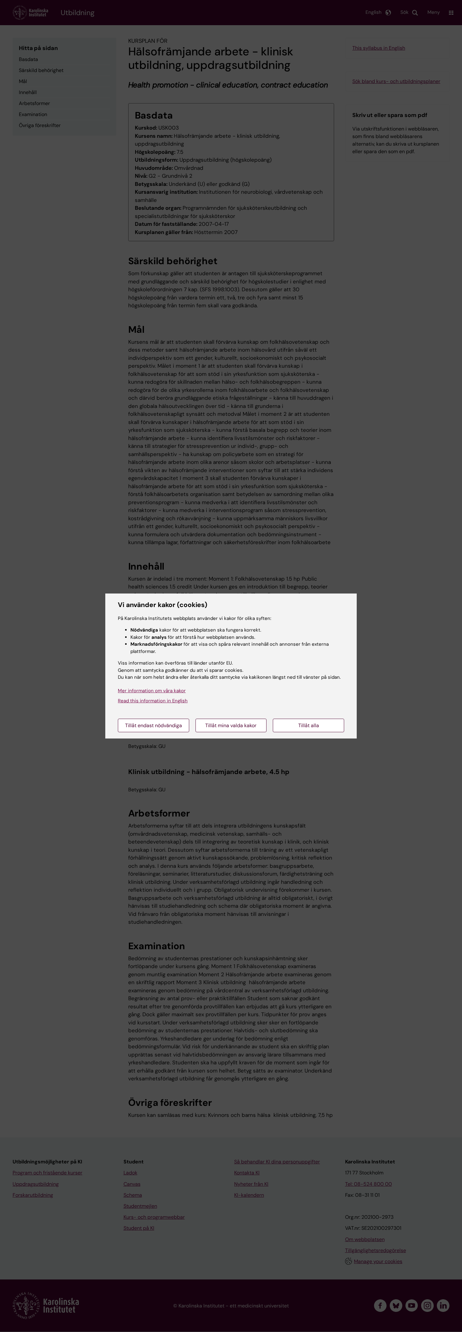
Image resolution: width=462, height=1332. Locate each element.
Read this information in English (153, 701)
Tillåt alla (308, 725)
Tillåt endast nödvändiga (153, 725)
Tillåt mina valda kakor (230, 725)
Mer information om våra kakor (152, 691)
